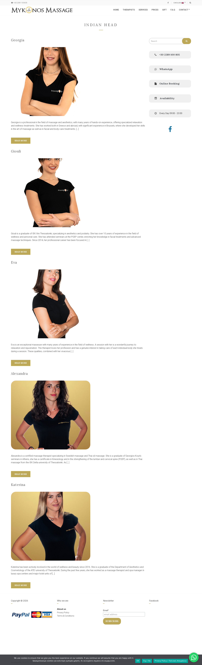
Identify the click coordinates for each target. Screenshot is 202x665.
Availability (167, 98)
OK (138, 661)
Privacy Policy (63, 612)
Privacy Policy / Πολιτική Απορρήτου (171, 661)
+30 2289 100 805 (20, 3)
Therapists (129, 10)
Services (143, 10)
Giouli (16, 151)
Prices (155, 10)
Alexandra (19, 373)
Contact (183, 10)
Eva (14, 262)
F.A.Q (173, 10)
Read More (21, 140)
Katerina (18, 485)
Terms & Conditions (65, 616)
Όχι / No (147, 661)
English (178, 3)
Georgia (17, 40)
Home (116, 10)
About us (61, 609)
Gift (164, 10)
